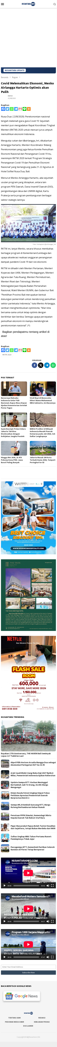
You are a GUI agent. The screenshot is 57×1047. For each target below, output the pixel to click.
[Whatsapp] (12, 109)
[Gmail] (20, 109)
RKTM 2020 (6, 354)
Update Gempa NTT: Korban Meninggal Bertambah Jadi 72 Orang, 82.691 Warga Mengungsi (29, 785)
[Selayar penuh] (52, 885)
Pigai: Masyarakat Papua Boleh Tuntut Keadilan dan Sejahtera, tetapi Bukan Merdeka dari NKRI (33, 827)
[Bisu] (48, 885)
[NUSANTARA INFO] (28, 3)
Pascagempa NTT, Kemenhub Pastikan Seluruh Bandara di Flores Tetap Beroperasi (33, 848)
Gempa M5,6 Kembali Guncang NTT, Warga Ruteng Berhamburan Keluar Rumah (30, 806)
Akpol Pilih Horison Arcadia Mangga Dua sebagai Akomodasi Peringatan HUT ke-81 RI (33, 763)
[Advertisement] (28, 37)
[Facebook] (3, 109)
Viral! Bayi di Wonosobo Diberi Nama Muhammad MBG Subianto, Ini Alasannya (42, 400)
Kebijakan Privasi (42, 1022)
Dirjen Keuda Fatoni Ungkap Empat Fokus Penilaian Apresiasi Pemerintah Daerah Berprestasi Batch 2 (30, 795)
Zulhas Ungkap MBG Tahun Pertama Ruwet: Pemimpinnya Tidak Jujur (31, 837)
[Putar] (4, 885)
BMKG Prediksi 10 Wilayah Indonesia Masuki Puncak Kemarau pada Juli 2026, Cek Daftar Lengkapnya (42, 433)
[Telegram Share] (47, 365)
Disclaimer (28, 1026)
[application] (28, 873)
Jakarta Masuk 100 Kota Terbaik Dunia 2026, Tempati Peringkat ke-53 (42, 460)
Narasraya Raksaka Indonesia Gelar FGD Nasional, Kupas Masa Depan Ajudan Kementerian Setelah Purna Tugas (14, 403)
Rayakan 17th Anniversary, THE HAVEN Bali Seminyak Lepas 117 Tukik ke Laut (26, 754)
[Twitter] (7, 109)
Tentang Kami (14, 1018)
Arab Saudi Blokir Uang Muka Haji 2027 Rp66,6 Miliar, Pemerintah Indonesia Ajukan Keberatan (33, 774)
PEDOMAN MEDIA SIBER (14, 1022)
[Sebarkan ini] (34, 365)
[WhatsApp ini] (53, 365)
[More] (29, 109)
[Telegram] (16, 109)
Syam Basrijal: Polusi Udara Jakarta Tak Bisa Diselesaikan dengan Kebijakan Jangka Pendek (13, 433)
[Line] (24, 109)
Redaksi (41, 1018)
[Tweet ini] (40, 365)
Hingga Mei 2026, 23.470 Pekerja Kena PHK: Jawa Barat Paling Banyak (12, 460)
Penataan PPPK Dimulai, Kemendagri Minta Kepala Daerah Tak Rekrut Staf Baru (31, 816)
